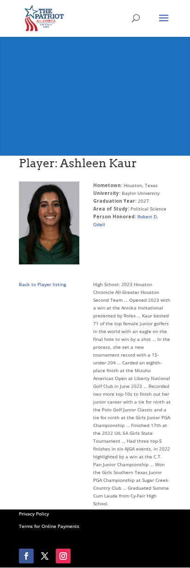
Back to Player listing (42, 284)
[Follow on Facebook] (26, 556)
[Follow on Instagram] (63, 556)
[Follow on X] (44, 556)
